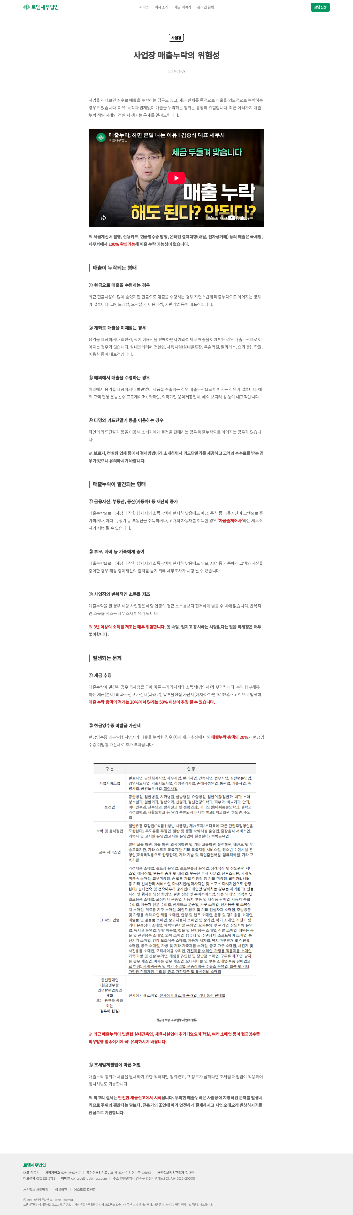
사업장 (176, 37)
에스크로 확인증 (85, 1189)
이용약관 (61, 1189)
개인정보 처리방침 (35, 1189)
